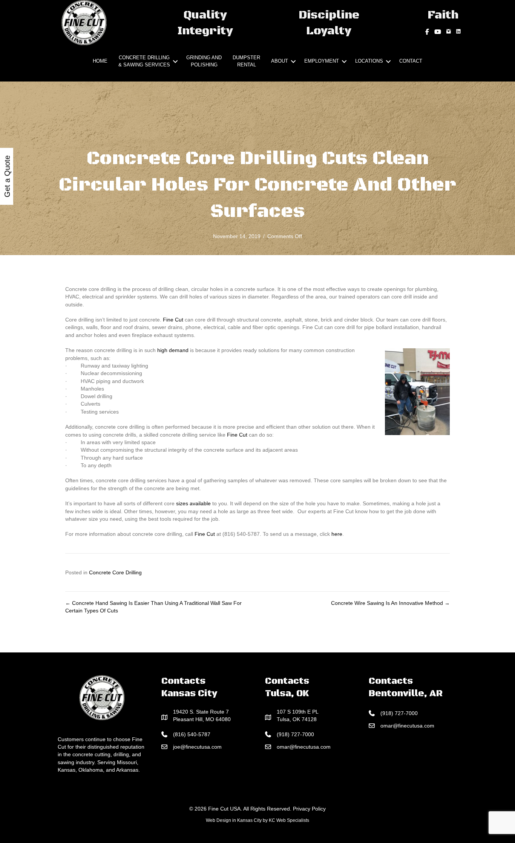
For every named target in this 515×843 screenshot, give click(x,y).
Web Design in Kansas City (234, 820)
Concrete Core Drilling (115, 572)
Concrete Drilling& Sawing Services (144, 61)
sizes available (193, 503)
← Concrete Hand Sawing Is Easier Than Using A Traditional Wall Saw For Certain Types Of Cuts (153, 607)
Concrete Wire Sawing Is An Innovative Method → (390, 603)
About (279, 61)
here (336, 534)
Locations (369, 61)
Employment (321, 61)
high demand (173, 350)
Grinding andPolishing (204, 61)
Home (100, 61)
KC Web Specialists (289, 820)
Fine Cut (173, 320)
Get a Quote (7, 176)
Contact (410, 61)
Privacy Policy (309, 809)
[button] (175, 61)
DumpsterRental (246, 61)
